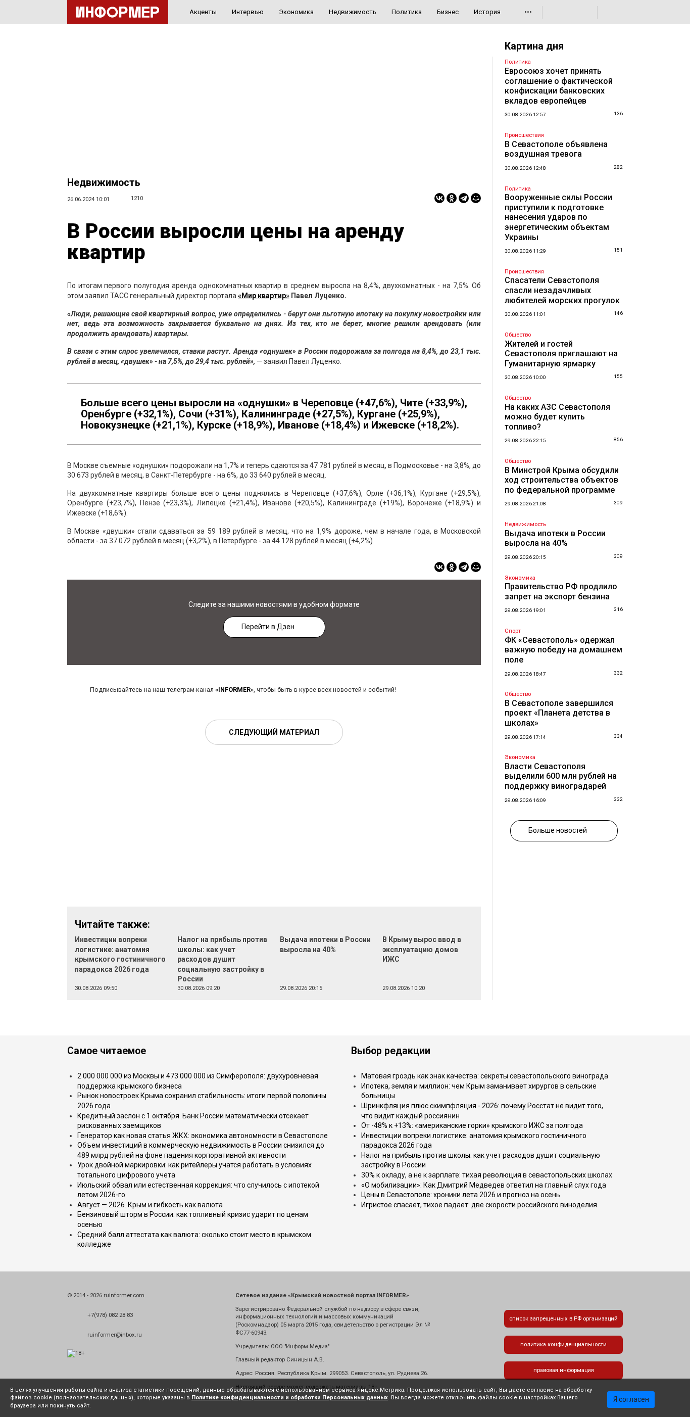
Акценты (203, 12)
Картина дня (534, 46)
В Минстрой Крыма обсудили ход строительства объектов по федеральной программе (562, 480)
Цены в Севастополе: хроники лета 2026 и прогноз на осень (460, 1195)
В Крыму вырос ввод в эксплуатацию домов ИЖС (421, 949)
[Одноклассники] (452, 198)
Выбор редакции (390, 1051)
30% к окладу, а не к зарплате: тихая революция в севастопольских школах (486, 1175)
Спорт (513, 631)
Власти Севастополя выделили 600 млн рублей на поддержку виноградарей (561, 776)
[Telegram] (464, 198)
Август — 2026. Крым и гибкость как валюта (150, 1205)
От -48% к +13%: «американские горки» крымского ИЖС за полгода (472, 1125)
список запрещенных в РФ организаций (563, 1318)
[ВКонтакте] (439, 198)
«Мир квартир (262, 296)
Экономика (296, 12)
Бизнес (448, 12)
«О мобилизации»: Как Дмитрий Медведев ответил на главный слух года (483, 1185)
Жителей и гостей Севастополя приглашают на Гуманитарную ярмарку (561, 353)
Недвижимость (352, 12)
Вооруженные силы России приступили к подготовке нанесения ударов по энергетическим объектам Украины (558, 217)
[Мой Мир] (476, 198)
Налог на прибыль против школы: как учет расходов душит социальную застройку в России (222, 959)
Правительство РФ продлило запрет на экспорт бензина (561, 591)
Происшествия (524, 135)
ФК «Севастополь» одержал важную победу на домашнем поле (563, 650)
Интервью (248, 12)
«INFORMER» (234, 689)
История (487, 12)
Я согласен (631, 1399)
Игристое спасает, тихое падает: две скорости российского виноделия (479, 1205)
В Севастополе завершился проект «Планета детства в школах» (559, 713)
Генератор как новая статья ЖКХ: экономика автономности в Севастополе (202, 1135)
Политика (406, 12)
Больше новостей (557, 830)
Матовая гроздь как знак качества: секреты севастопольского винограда (484, 1076)
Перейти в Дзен (267, 627)
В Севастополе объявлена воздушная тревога (556, 149)
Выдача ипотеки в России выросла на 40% (555, 538)
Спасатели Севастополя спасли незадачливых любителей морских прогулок (562, 290)
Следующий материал (274, 732)
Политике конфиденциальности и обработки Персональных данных (289, 1397)
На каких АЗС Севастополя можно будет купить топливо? (557, 417)
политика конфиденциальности (563, 1344)
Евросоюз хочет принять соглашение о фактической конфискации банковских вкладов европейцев (559, 86)
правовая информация (563, 1370)
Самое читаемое (106, 1051)
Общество (518, 335)
